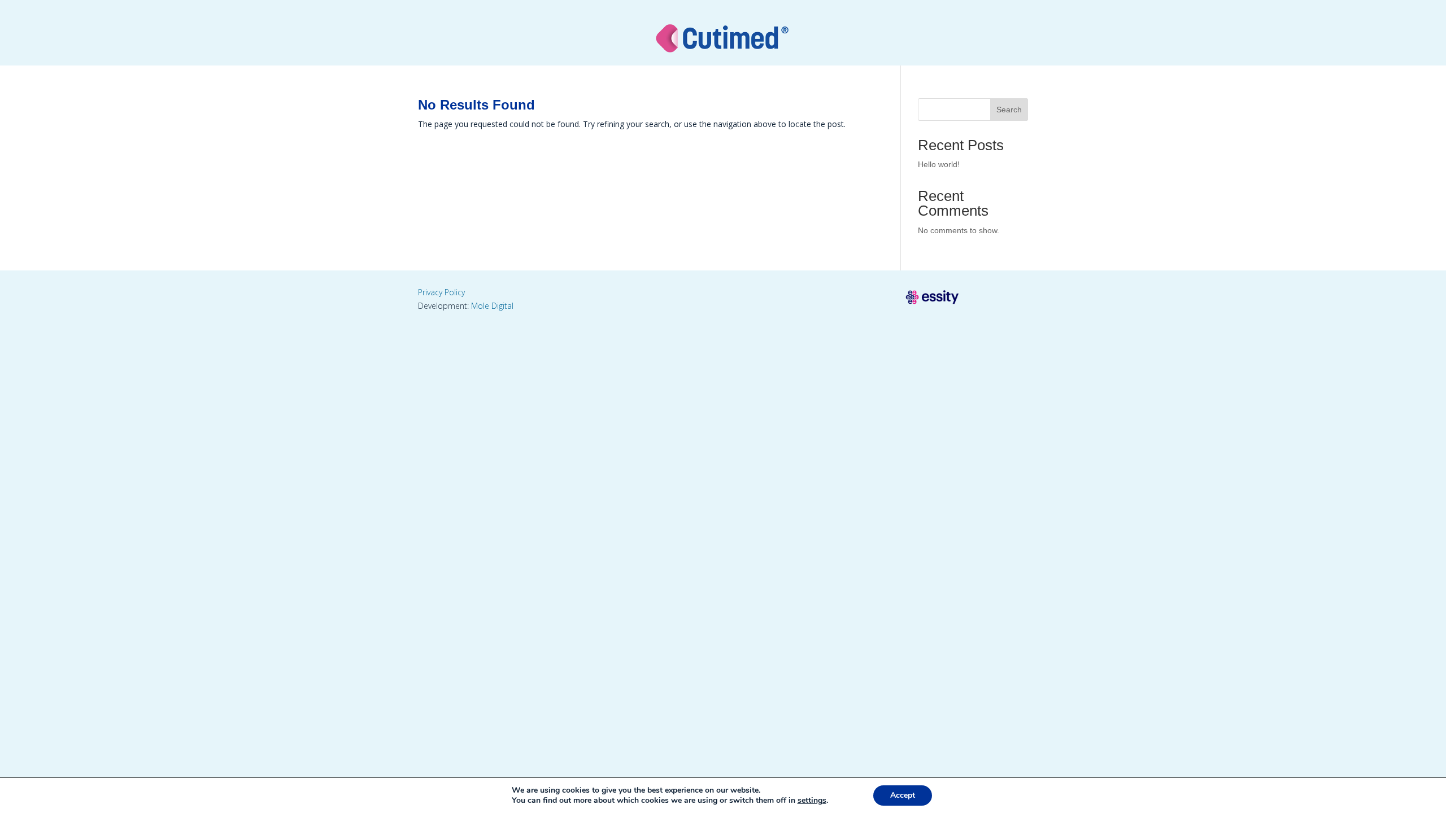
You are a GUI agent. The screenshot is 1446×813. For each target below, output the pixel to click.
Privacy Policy (441, 292)
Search (1009, 109)
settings (812, 800)
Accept (902, 795)
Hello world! (939, 164)
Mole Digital (492, 305)
